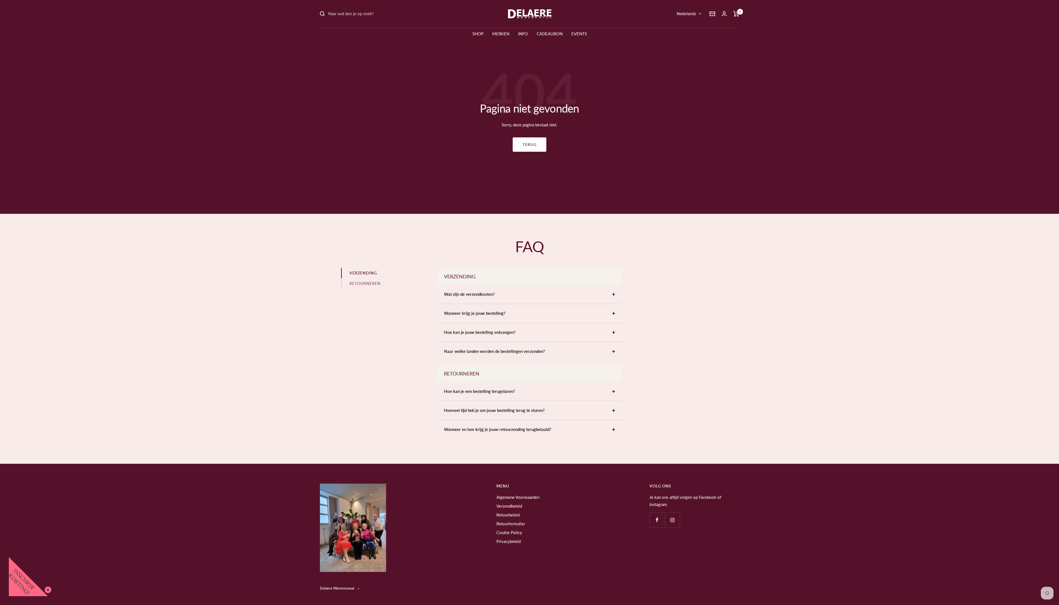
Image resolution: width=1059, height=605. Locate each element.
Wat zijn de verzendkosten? (469, 294)
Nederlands (686, 13)
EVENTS (579, 33)
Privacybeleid (508, 541)
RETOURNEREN (365, 283)
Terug (529, 144)
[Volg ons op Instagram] (672, 519)
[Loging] (724, 13)
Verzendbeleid (509, 505)
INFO (523, 33)
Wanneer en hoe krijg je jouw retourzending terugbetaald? (497, 429)
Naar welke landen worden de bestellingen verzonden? (494, 351)
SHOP (477, 33)
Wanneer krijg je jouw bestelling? (475, 313)
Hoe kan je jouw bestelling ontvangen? (479, 332)
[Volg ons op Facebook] (657, 519)
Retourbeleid (508, 514)
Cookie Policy (509, 532)
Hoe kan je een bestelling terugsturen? (479, 391)
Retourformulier (510, 523)
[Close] (47, 589)
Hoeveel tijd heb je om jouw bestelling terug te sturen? (494, 410)
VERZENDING (363, 273)
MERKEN (500, 33)
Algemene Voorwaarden (517, 497)
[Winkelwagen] (736, 14)
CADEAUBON (550, 33)
